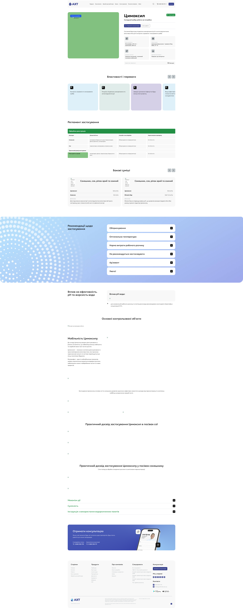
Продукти (92, 4)
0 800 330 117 (92, 544)
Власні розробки (116, 570)
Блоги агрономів (123, 4)
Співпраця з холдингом (117, 572)
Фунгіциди (94, 570)
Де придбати (145, 25)
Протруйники (94, 574)
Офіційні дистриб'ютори (108, 4)
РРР (92, 582)
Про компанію (98, 4)
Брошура (171, 63)
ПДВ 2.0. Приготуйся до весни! (140, 570)
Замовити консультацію (160, 568)
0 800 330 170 (79, 544)
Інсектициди (94, 572)
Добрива (93, 580)
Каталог (171, 4)
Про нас (114, 567)
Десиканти (94, 576)
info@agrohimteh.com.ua (161, 586)
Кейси (139, 4)
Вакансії (114, 576)
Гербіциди (93, 567)
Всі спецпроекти (136, 567)
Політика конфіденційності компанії (144, 598)
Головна (73, 567)
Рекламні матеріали (132, 4)
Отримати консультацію (133, 25)
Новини (116, 4)
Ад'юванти (94, 578)
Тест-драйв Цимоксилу (138, 582)
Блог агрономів (74, 574)
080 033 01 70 (158, 584)
